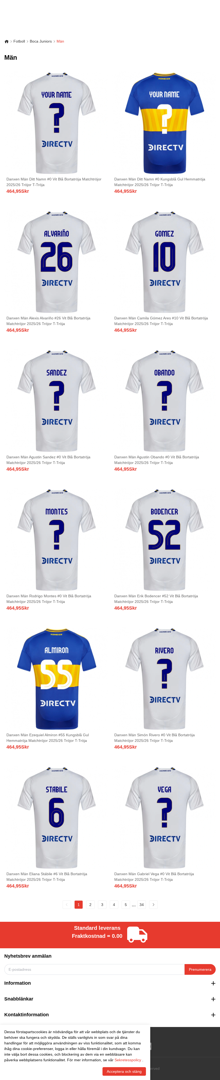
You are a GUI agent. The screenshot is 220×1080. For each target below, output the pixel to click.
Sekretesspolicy (128, 1060)
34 (142, 904)
